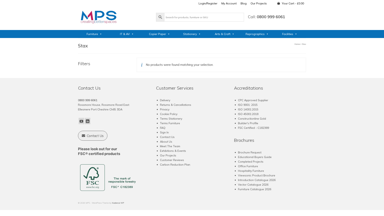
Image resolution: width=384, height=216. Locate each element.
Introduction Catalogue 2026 (257, 180)
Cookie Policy (168, 114)
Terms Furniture (170, 123)
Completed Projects (250, 161)
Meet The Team (170, 146)
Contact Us (167, 137)
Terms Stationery (171, 118)
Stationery (190, 34)
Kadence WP (118, 203)
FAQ (162, 128)
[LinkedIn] (87, 121)
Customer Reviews (172, 160)
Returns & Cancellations (175, 105)
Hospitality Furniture (251, 171)
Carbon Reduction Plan (175, 164)
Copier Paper (157, 34)
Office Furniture (248, 166)
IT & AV (125, 34)
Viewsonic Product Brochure (256, 175)
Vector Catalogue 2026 (253, 184)
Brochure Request (249, 152)
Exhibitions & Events (173, 151)
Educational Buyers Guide (255, 157)
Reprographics (255, 34)
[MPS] (115, 16)
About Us (166, 141)
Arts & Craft (222, 34)
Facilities (287, 34)
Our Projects (168, 155)
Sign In (164, 132)
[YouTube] (81, 121)
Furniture (92, 34)
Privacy (164, 109)
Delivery (165, 100)
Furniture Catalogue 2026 (254, 189)
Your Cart (292, 3)
